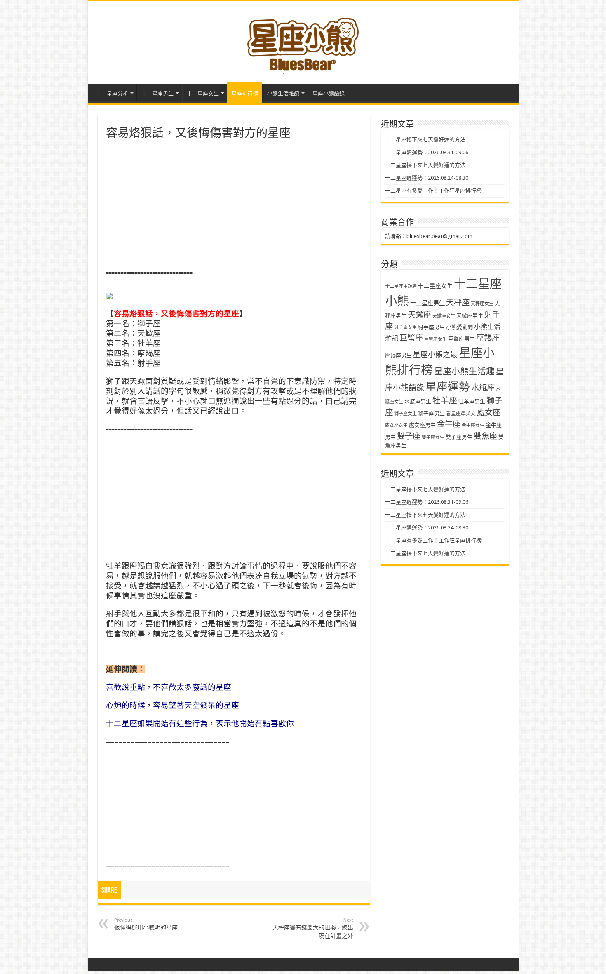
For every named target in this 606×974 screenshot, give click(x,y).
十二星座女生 (203, 93)
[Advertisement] (234, 211)
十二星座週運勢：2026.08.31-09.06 (426, 152)
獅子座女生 (405, 413)
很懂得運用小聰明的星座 (146, 924)
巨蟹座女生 (435, 339)
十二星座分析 (112, 93)
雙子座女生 (433, 437)
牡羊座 (444, 400)
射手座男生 (431, 327)
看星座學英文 (461, 413)
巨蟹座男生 (461, 339)
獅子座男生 (431, 413)
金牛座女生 (473, 425)
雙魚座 (485, 436)
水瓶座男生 (417, 401)
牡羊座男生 (471, 401)
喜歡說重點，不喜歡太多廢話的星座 (168, 687)
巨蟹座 (411, 338)
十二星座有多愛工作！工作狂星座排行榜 (433, 191)
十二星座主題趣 (401, 286)
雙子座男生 (459, 437)
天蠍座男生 (469, 316)
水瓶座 (483, 388)
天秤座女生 (482, 303)
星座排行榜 (244, 93)
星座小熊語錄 (328, 93)
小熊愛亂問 (459, 327)
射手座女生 (405, 327)
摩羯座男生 (398, 355)
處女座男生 (422, 425)
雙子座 (408, 436)
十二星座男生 (157, 93)
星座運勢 (447, 386)
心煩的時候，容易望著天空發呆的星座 (172, 705)
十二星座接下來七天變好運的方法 (425, 139)
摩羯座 (488, 338)
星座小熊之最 (435, 354)
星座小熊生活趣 (464, 371)
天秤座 (458, 302)
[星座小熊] (303, 41)
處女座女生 (396, 425)
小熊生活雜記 (283, 93)
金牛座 (448, 424)
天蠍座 (419, 315)
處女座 (488, 412)
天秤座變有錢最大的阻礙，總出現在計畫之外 (312, 928)
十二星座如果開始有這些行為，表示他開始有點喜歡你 (200, 723)
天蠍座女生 (443, 316)
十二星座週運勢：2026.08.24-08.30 (426, 178)
